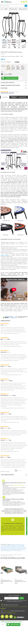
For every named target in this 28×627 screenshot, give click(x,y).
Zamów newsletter (14, 595)
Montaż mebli (4, 88)
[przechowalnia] (24, 2)
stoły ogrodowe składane (19, 546)
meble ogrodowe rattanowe (10, 545)
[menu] (21, 2)
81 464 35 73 (6, 611)
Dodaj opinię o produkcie (7, 474)
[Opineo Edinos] (19, 617)
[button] (13, 624)
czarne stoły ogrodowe (17, 550)
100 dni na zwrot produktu (7, 82)
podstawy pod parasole (17, 548)
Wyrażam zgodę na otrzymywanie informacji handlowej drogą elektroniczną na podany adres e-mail (14, 601)
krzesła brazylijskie (10, 546)
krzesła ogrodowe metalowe (14, 549)
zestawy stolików (5, 255)
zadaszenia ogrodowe (15, 544)
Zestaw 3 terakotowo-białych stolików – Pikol (11, 333)
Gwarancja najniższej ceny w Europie (10, 85)
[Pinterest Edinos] (11, 617)
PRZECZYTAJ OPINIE (4, 92)
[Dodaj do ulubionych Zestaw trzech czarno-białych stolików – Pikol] (20, 78)
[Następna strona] (21, 471)
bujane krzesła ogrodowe (6, 548)
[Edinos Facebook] (2, 617)
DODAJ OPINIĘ (11, 92)
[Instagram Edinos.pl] (6, 617)
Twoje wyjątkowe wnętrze (18, 485)
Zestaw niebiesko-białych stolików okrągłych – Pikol (12, 346)
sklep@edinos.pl (10, 613)
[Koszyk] (26, 2)
